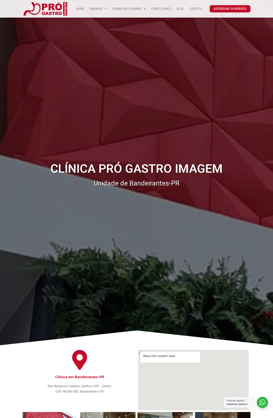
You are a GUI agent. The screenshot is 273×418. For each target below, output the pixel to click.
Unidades (96, 8)
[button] (230, 8)
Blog (180, 8)
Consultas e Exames (127, 8)
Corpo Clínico (161, 8)
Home (80, 8)
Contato (195, 8)
